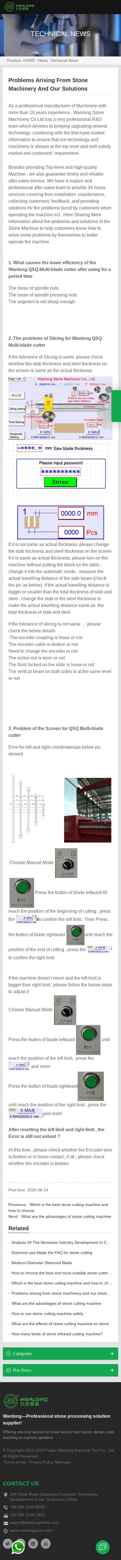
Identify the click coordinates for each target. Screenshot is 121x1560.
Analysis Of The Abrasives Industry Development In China (63, 1242)
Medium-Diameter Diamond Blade (42, 1262)
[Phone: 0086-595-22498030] (116, 395)
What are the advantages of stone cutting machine (66, 1216)
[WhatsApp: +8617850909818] (116, 406)
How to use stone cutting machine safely (47, 1313)
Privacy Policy (41, 1462)
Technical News (64, 60)
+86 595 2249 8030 (27, 1507)
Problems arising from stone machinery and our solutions (62, 1293)
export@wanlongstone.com (34, 1522)
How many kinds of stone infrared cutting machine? (57, 1334)
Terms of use (14, 1462)
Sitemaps (62, 1462)
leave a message (103, 1547)
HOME (29, 60)
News (43, 60)
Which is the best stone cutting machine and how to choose (64, 1283)
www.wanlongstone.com (31, 1530)
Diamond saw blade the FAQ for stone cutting (52, 1252)
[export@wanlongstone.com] (116, 417)
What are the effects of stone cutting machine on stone (60, 1323)
